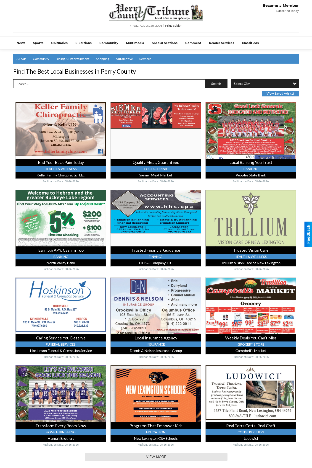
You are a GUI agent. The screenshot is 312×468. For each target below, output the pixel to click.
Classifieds (250, 43)
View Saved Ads (280, 93)
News (21, 43)
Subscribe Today (287, 11)
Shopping (102, 59)
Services (145, 59)
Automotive (124, 59)
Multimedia (135, 43)
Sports (38, 43)
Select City (242, 83)
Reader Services (221, 43)
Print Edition (173, 25)
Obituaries (59, 43)
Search (216, 83)
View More (156, 457)
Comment (193, 43)
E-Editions (83, 43)
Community (108, 43)
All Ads (21, 59)
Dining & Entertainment (73, 59)
